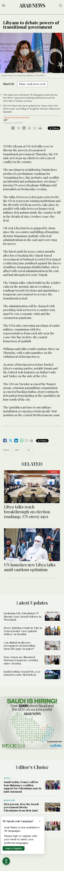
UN (28, 450)
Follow (55, 128)
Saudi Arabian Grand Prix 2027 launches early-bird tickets (22, 673)
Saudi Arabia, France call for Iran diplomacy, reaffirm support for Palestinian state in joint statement (22, 786)
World (7, 778)
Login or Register (13, 848)
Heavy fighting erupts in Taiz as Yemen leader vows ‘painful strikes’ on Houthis (23, 631)
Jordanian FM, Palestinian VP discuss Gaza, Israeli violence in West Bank (22, 616)
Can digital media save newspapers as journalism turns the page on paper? (19, 645)
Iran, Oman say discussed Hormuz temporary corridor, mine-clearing (21, 660)
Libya (17, 450)
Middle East (9, 800)
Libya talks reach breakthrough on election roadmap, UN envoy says (27, 511)
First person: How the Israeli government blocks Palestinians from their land (21, 807)
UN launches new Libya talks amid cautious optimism (29, 567)
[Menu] (3, 5)
